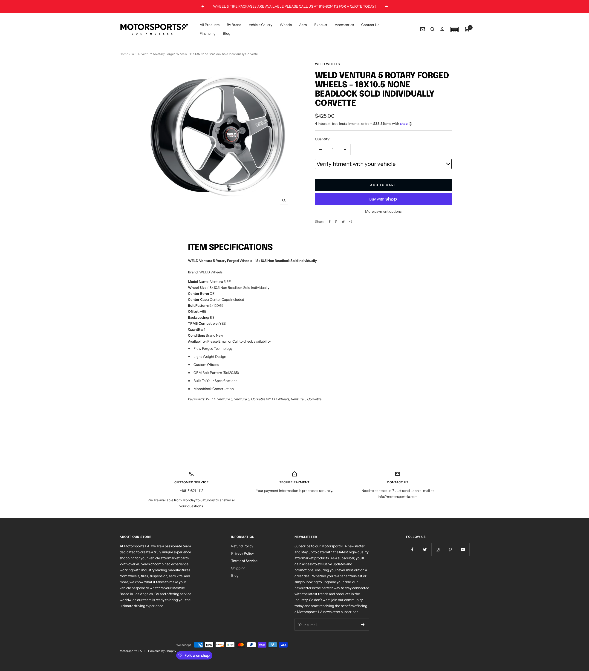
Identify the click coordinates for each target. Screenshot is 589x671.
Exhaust (320, 25)
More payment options (383, 211)
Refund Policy (242, 546)
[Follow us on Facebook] (412, 549)
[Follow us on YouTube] (463, 549)
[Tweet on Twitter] (343, 221)
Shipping (238, 568)
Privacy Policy (242, 553)
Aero (303, 25)
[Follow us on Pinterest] (450, 549)
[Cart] (467, 29)
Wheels (286, 25)
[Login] (442, 29)
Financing (208, 33)
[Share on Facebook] (330, 221)
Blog (226, 33)
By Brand (234, 25)
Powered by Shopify (162, 651)
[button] (454, 29)
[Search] (432, 29)
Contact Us (370, 25)
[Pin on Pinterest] (336, 221)
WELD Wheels (327, 64)
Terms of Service (244, 561)
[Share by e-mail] (350, 221)
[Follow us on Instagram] (437, 549)
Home (124, 54)
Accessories (344, 25)
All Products (209, 25)
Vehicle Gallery (260, 25)
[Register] (363, 624)
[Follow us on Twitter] (425, 549)
